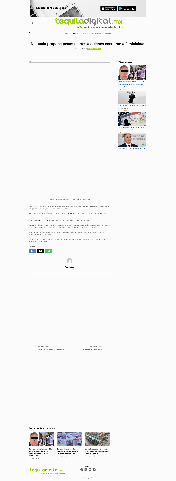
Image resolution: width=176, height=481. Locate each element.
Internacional (96, 33)
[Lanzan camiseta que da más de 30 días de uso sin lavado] (132, 97)
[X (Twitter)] (40, 251)
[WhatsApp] (48, 251)
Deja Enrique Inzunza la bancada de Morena (132, 148)
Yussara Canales (44, 220)
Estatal (75, 33)
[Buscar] (29, 33)
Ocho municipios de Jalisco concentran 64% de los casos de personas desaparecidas (68, 451)
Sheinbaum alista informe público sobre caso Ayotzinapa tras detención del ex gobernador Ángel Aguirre (131, 84)
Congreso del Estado (70, 213)
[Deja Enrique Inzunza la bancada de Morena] (132, 140)
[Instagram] (90, 469)
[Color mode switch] (32, 23)
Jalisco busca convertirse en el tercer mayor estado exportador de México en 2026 (96, 451)
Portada (97, 48)
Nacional (85, 33)
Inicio (67, 33)
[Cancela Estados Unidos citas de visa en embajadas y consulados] (132, 119)
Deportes (108, 33)
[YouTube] (94, 469)
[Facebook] (32, 251)
